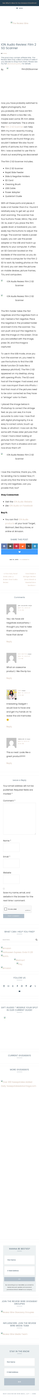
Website (7, 872)
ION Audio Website (23, 501)
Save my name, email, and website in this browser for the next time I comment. (18, 896)
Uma (19, 690)
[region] (19, 1032)
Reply (9, 641)
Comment (9, 800)
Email (6, 856)
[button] (19, 1032)
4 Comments (24, 559)
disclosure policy (14, 63)
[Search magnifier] (36, 939)
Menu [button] (21, 8)
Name (7, 840)
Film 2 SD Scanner (14, 126)
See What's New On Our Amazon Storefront (19, 3)
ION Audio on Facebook (21, 505)
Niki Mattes (22, 654)
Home (34, 1394)
